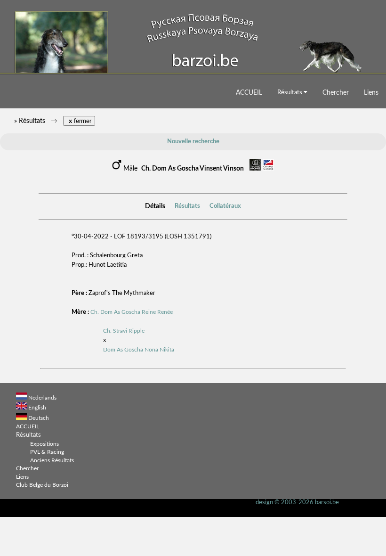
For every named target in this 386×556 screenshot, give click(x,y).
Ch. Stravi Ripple (124, 331)
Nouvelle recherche (193, 142)
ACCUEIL (249, 92)
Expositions (44, 444)
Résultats (290, 92)
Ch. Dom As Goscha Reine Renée (131, 312)
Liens (371, 92)
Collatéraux (225, 206)
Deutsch (38, 418)
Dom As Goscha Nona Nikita (138, 349)
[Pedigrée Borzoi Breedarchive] (255, 169)
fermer (79, 120)
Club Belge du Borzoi (42, 485)
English (37, 407)
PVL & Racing (47, 452)
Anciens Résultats (52, 460)
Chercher (335, 92)
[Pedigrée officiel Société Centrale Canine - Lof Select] (268, 169)
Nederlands (42, 398)
